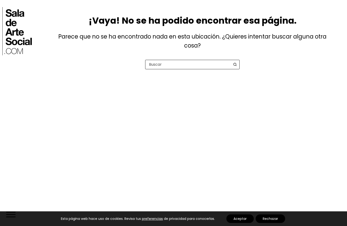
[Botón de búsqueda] (234, 64)
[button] (10, 215)
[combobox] (187, 64)
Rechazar (270, 218)
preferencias (152, 219)
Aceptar (240, 218)
